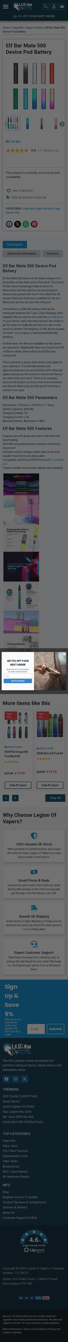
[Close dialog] (64, 654)
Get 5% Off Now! (18, 681)
